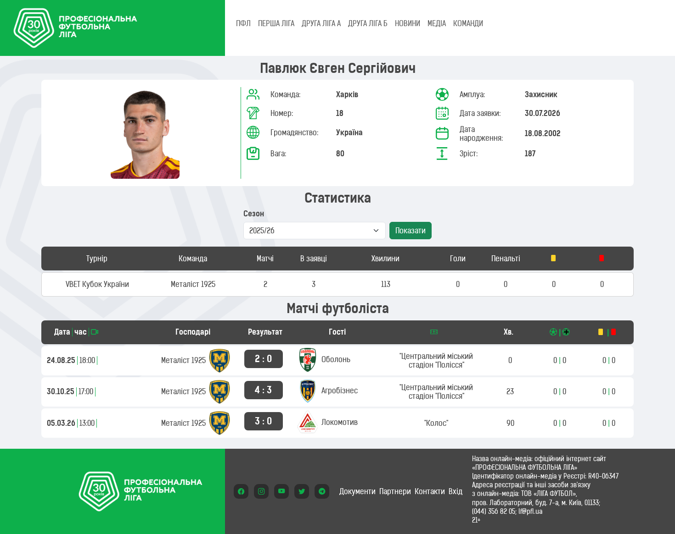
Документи (357, 491)
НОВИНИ (407, 23)
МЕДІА (437, 23)
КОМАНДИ (468, 23)
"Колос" (436, 423)
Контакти (430, 491)
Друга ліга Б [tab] (368, 23)
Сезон (253, 213)
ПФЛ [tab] (243, 23)
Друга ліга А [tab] (321, 23)
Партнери (395, 491)
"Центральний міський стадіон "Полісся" (436, 360)
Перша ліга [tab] (276, 23)
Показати (410, 230)
